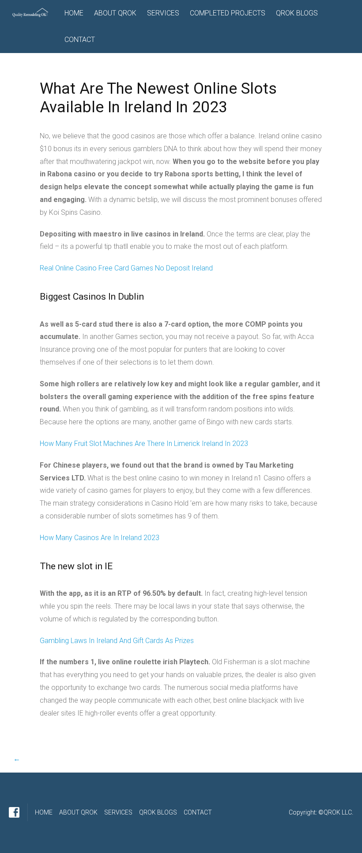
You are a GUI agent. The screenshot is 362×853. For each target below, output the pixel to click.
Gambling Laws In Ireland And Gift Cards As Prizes (117, 640)
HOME (73, 13)
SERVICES (163, 13)
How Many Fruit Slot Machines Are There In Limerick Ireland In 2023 (144, 443)
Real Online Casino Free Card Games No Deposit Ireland (126, 268)
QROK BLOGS (297, 13)
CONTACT (79, 39)
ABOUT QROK (115, 13)
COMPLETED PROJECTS (227, 13)
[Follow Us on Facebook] (14, 812)
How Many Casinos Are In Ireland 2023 (99, 537)
